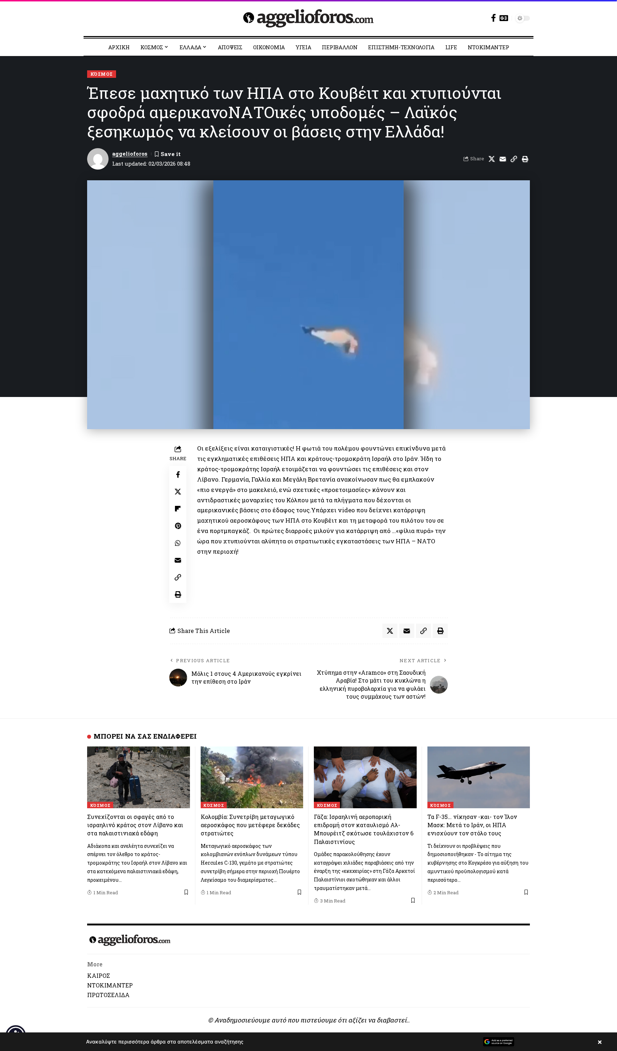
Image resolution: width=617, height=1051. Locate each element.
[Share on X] (492, 159)
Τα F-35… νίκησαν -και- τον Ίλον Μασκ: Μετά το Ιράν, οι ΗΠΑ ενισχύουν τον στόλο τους (472, 825)
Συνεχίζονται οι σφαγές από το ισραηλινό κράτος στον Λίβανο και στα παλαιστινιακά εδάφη (135, 825)
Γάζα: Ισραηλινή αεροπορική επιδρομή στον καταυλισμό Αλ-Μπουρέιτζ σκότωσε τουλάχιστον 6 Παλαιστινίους (363, 829)
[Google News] (504, 18)
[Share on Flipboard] (177, 508)
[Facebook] (493, 18)
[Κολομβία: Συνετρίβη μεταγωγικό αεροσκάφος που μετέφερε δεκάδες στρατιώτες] (252, 777)
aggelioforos (129, 153)
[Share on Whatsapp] (177, 543)
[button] (514, 159)
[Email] (503, 159)
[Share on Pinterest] (177, 525)
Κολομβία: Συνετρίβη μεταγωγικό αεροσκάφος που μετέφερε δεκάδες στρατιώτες (250, 825)
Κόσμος (101, 74)
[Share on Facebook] (177, 474)
